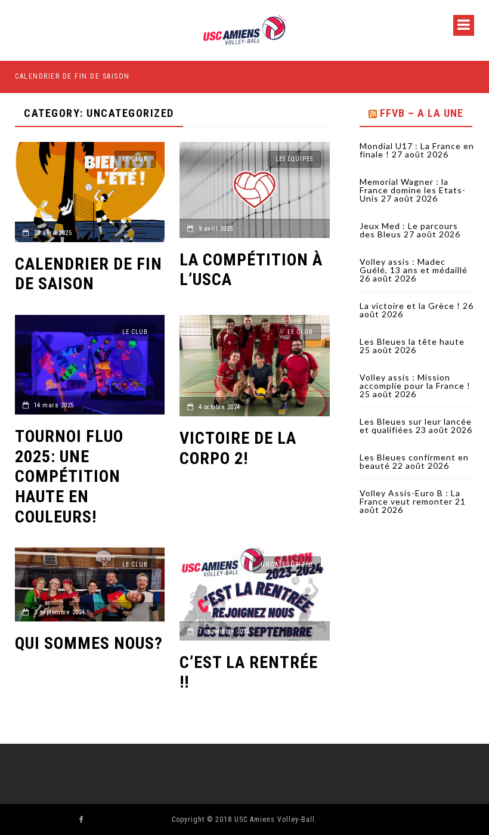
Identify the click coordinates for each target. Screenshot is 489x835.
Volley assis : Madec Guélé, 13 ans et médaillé (414, 265)
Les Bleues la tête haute (412, 341)
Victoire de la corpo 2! (237, 448)
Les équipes (294, 159)
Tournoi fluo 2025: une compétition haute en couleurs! (69, 476)
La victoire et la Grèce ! (410, 306)
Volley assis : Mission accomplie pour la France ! (415, 381)
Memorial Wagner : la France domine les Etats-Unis (413, 190)
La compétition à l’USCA (251, 270)
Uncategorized (287, 564)
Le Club (135, 159)
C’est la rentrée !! (248, 672)
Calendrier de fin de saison (72, 76)
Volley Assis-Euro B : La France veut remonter (410, 497)
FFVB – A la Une (421, 113)
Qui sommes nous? (89, 643)
